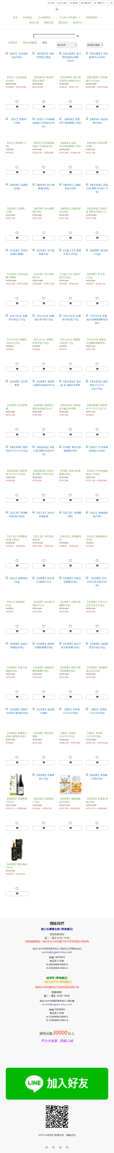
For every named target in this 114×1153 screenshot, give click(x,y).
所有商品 (27, 17)
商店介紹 (34, 22)
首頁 (15, 17)
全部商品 (13, 42)
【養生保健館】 (30, 42)
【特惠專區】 (92, 17)
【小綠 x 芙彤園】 (68, 17)
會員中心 (78, 22)
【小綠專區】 (44, 17)
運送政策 (63, 22)
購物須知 (48, 22)
